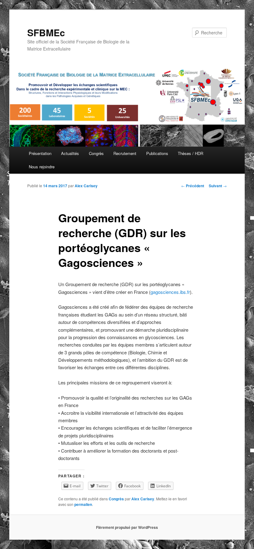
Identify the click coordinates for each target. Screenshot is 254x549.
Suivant (218, 185)
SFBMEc (46, 32)
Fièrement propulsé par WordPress (127, 527)
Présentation (40, 153)
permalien (83, 504)
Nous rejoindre (42, 167)
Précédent (192, 185)
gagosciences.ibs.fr (170, 292)
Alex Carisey (86, 185)
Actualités (70, 153)
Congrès (96, 153)
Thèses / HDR (190, 153)
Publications (157, 153)
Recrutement (124, 153)
